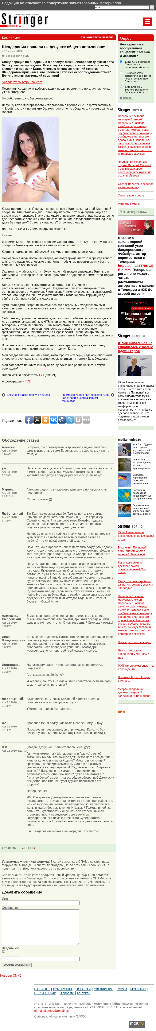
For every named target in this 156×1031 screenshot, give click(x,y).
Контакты (83, 993)
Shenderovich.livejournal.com (22, 82)
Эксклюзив (103, 989)
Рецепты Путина (129, 203)
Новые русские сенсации (134, 642)
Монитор (138, 989)
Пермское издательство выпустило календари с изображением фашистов (85, 397)
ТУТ (41, 375)
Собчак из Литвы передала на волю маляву (136, 185)
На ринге (42, 989)
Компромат (62, 989)
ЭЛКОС (81, 1016)
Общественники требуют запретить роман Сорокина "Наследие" (135, 584)
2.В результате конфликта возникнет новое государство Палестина (138, 77)
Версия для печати (17, 55)
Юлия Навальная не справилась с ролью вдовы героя (135, 347)
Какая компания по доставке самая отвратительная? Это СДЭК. (132, 567)
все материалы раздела (97, 37)
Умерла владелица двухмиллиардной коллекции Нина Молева (134, 692)
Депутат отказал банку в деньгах (28, 394)
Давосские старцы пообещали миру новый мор (133, 654)
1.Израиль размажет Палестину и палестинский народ (137, 64)
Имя (5, 898)
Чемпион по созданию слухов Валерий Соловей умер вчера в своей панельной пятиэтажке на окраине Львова (134, 168)
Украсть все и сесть (131, 195)
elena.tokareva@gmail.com (52, 1010)
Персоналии (45, 993)
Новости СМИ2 (10, 975)
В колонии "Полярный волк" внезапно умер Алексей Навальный (132, 551)
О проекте (67, 993)
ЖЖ (127, 270)
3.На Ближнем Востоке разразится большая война (137, 89)
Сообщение (10, 907)
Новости (83, 989)
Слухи (122, 989)
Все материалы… (133, 212)
